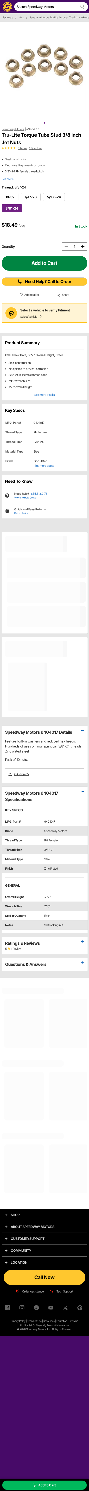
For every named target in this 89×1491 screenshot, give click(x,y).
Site (71, 1321)
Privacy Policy (18, 1321)
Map (75, 1321)
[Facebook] (8, 1308)
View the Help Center (25, 497)
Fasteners (8, 17)
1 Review (22, 148)
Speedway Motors (13, 129)
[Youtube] (51, 1308)
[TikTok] (37, 1308)
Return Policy (21, 513)
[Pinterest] (80, 1308)
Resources (49, 1321)
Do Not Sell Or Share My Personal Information (44, 1325)
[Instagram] (22, 1308)
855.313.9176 (39, 493)
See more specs (44, 465)
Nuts (21, 17)
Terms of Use (34, 1321)
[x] (66, 1308)
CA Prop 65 (21, 774)
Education (62, 1321)
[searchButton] (81, 6)
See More (7, 179)
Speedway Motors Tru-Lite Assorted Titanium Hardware (59, 17)
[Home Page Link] (6, 6)
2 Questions (35, 148)
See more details (44, 394)
